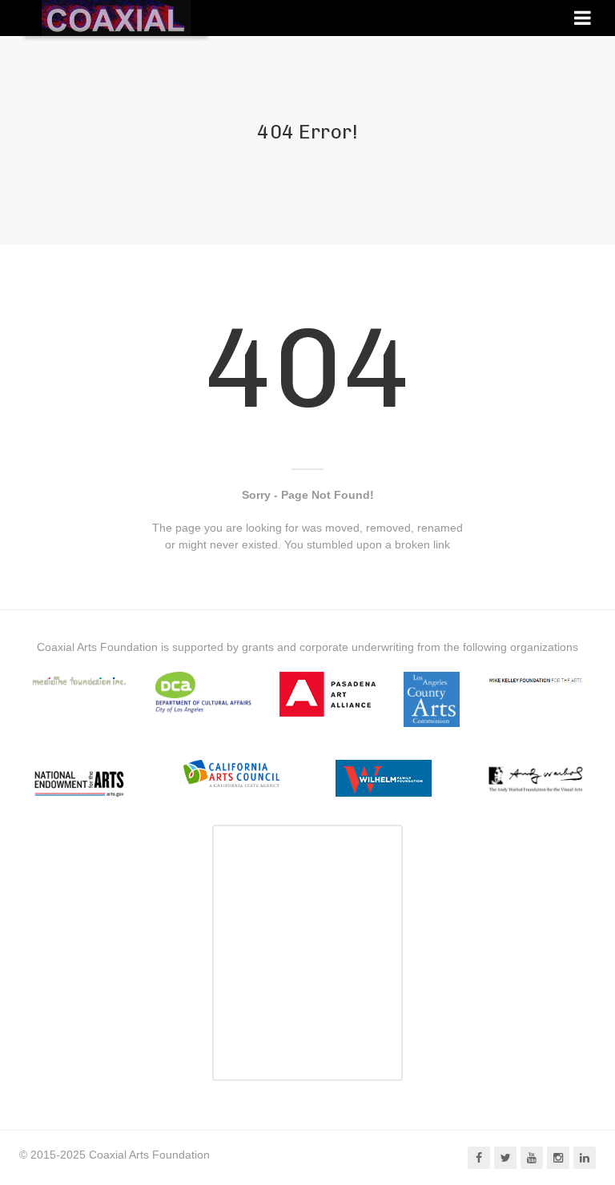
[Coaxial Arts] (116, 18)
